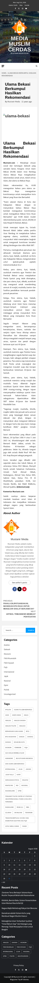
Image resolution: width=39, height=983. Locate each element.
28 (30, 874)
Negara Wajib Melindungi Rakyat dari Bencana (19, 908)
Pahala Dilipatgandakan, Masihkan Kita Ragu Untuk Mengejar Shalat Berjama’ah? (18, 605)
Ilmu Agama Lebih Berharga (14, 764)
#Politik (8, 710)
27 (24, 874)
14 (30, 865)
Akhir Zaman (16, 715)
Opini (6, 685)
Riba (27, 807)
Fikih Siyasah (9, 663)
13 (24, 865)
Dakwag (30, 737)
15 (35, 865)
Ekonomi (7, 654)
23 (4, 874)
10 (9, 865)
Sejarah (8, 813)
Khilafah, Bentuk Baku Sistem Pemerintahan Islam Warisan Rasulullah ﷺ (19, 901)
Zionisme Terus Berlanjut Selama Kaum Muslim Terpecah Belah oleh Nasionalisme (18, 894)
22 (35, 869)
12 (19, 865)
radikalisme (9, 807)
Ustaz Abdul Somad (12, 826)
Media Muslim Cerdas (19, 44)
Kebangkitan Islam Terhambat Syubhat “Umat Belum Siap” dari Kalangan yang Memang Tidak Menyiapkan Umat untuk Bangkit (17, 925)
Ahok (7, 715)
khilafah (25, 780)
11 (14, 865)
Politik (6, 690)
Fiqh (5, 667)
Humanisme (9, 758)
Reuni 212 (20, 807)
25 (14, 874)
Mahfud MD (9, 785)
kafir (18, 775)
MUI (17, 785)
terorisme (28, 813)
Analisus (22, 726)
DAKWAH (8, 742)
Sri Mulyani (18, 813)
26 (19, 874)
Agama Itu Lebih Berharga (23, 710)
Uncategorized (10, 694)
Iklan (21, 5)
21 (30, 869)
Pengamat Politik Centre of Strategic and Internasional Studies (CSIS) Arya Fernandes (18, 799)
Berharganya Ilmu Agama (14, 731)
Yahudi (24, 826)
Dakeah (21, 737)
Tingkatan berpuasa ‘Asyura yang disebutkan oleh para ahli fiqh (17, 819)
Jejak (6, 676)
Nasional (7, 681)
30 (4, 878)
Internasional (9, 672)
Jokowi (28, 769)
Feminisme (18, 747)
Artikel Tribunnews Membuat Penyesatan (21, 614)
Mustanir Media (13, 101)
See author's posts (19, 582)
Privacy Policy (19, 965)
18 (14, 869)
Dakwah (7, 649)
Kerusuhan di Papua (12, 780)
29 (35, 874)
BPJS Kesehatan (10, 737)
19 (19, 869)
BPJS (27, 731)
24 (9, 874)
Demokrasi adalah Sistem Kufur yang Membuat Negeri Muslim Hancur (16, 914)
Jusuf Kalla (9, 775)
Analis (26, 715)
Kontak (27, 5)
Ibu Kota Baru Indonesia (24, 758)
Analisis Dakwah (20, 720)
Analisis (7, 645)
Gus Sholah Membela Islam (14, 753)
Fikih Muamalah (10, 658)
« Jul (3, 882)
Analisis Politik (10, 726)
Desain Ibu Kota (19, 742)
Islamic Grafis (13, 5)
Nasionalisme (10, 791)
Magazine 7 (14, 979)
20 (24, 869)
